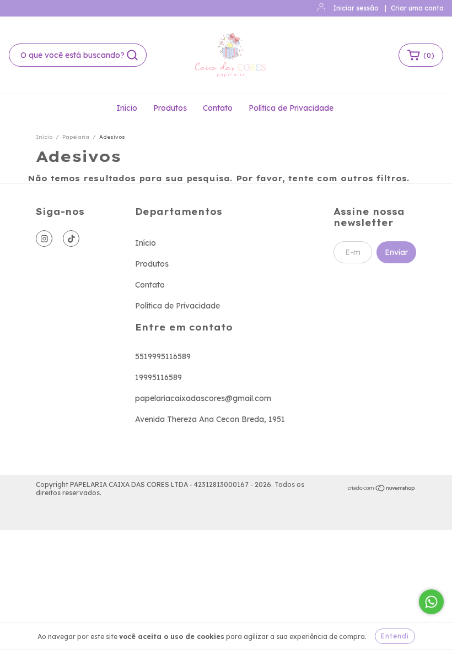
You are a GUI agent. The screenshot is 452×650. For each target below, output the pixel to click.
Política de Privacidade (291, 108)
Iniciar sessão (356, 8)
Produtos (170, 108)
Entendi (395, 636)
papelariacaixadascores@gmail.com (203, 398)
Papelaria (75, 136)
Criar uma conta (417, 8)
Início (126, 108)
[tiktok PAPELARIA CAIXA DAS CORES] (71, 238)
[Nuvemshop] (381, 489)
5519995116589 (163, 356)
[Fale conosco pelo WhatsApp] (431, 601)
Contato (218, 108)
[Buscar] (132, 55)
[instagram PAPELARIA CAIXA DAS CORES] (44, 238)
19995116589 (158, 377)
